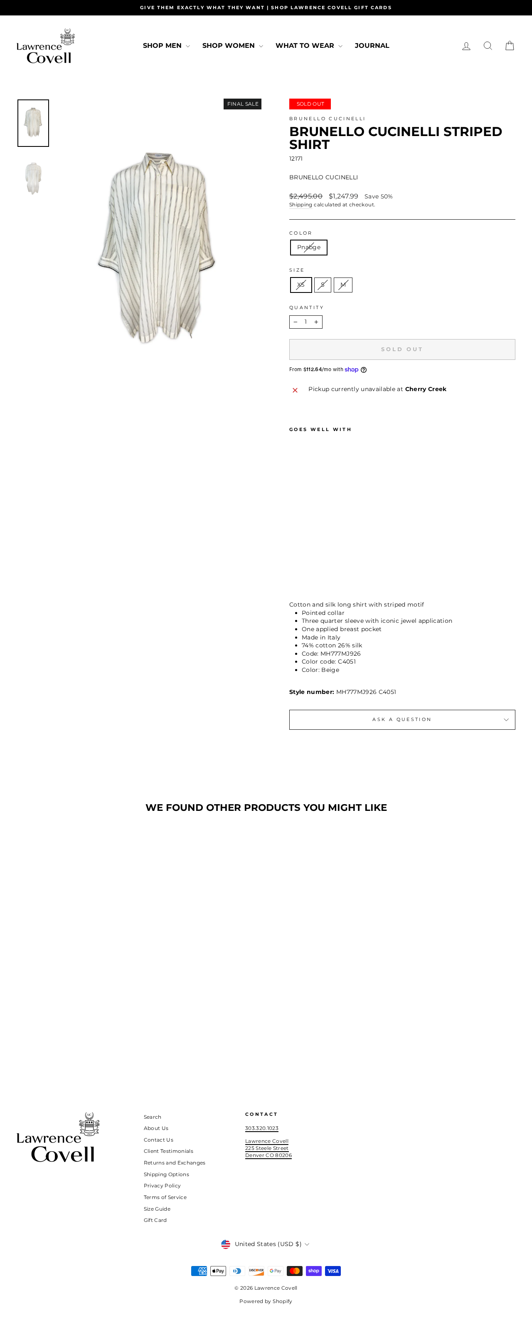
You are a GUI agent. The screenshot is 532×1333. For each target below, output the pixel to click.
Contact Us (159, 1140)
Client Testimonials (169, 1151)
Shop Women (229, 46)
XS (301, 284)
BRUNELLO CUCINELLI (327, 118)
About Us (156, 1128)
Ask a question (402, 719)
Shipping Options (167, 1174)
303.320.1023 (261, 1128)
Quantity (306, 307)
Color (301, 233)
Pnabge (308, 247)
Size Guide (157, 1209)
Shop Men (163, 46)
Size (297, 270)
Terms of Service (165, 1197)
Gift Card (155, 1220)
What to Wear (306, 46)
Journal (372, 46)
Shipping (301, 204)
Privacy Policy (162, 1185)
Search (153, 1117)
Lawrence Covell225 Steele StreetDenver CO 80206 (268, 1148)
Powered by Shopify (265, 1301)
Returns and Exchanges (175, 1163)
